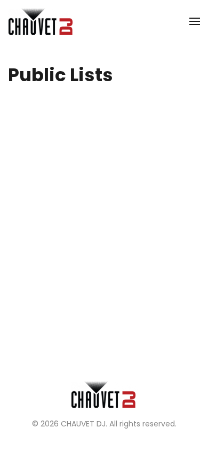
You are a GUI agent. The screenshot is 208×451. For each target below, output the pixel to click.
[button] (194, 21)
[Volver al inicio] (41, 21)
